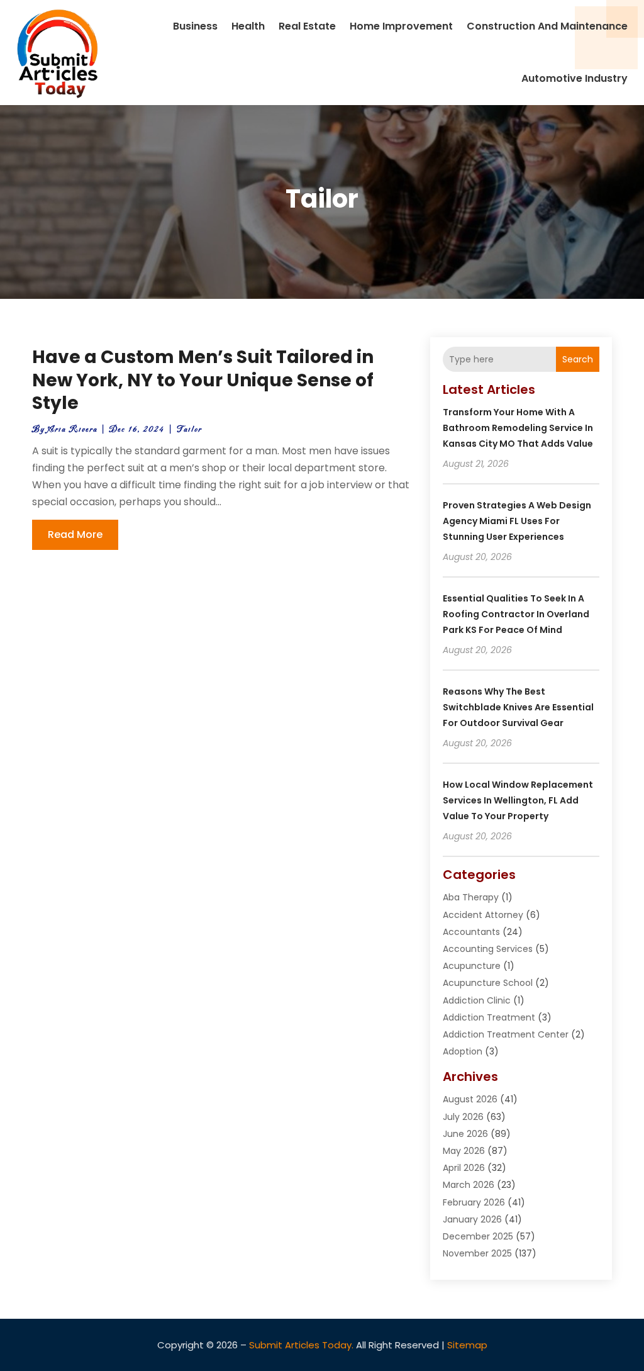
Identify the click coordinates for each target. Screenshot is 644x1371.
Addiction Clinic (477, 1000)
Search (577, 359)
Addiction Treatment (489, 1017)
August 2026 (470, 1099)
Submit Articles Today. (301, 1344)
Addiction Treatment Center (506, 1034)
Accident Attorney (483, 915)
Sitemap (467, 1344)
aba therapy (471, 897)
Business (195, 26)
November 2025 (477, 1253)
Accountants (471, 932)
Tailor (189, 429)
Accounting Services (488, 949)
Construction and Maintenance (547, 26)
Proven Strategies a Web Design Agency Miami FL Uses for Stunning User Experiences (517, 521)
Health (248, 26)
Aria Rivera (72, 429)
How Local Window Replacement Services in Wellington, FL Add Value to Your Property (518, 800)
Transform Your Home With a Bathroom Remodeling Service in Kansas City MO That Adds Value (518, 428)
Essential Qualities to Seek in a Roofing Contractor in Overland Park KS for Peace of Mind (516, 614)
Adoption (462, 1051)
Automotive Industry (574, 78)
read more (75, 534)
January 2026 (472, 1219)
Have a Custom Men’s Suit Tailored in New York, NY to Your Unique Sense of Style (203, 380)
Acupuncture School (488, 982)
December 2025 (478, 1236)
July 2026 (463, 1117)
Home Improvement (401, 26)
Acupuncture (472, 966)
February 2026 (474, 1202)
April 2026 (464, 1167)
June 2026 (465, 1134)
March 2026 (468, 1184)
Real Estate (307, 26)
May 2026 (464, 1150)
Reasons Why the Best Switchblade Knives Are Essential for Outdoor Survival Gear (518, 707)
